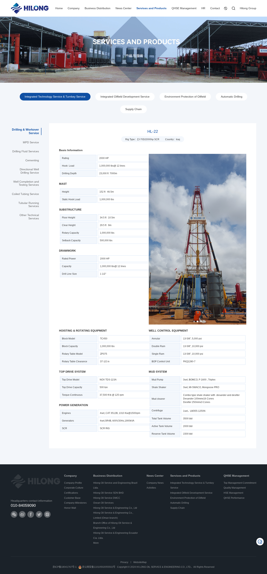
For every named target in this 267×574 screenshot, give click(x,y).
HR (203, 8)
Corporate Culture (73, 487)
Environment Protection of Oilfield (185, 96)
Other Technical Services (29, 217)
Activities (151, 487)
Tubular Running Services (28, 205)
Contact (215, 8)
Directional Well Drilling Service (29, 171)
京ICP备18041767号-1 (65, 567)
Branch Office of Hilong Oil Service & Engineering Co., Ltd (112, 525)
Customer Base (72, 498)
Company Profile (73, 483)
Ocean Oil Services (103, 502)
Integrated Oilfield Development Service (125, 96)
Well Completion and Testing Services (26, 183)
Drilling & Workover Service (25, 131)
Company (74, 8)
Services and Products (151, 8)
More (96, 543)
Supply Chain (133, 109)
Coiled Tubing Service (25, 194)
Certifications (71, 492)
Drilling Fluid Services (25, 151)
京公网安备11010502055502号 (98, 567)
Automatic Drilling (231, 96)
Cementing (32, 160)
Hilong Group (248, 8)
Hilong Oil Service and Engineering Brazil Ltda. (115, 485)
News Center (124, 8)
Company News (155, 483)
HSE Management (233, 492)
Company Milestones (75, 502)
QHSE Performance (234, 498)
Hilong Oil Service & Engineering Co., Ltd (115, 508)
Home (59, 8)
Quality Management (235, 487)
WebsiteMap (140, 562)
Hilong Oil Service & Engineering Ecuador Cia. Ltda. (115, 535)
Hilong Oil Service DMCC (106, 498)
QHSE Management (184, 8)
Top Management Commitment (240, 483)
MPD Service (31, 142)
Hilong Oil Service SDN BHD (108, 492)
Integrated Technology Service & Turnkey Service (55, 96)
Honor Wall (70, 508)
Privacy (124, 562)
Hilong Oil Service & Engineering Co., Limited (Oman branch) (113, 515)
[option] (197, 239)
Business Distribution (97, 8)
